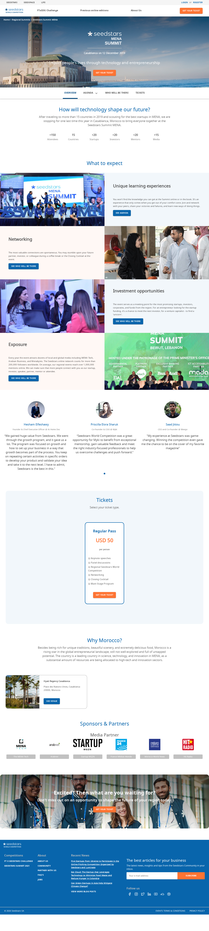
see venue (51, 701)
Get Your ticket (104, 594)
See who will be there (23, 266)
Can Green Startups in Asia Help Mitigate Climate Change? (91, 885)
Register (198, 2)
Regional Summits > (22, 19)
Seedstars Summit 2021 (17, 865)
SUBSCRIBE (191, 875)
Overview (70, 93)
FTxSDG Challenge (47, 10)
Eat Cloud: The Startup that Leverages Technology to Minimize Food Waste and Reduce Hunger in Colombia (91, 875)
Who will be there (117, 93)
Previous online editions (94, 10)
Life (43, 2)
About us (43, 861)
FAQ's (41, 874)
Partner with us (47, 870)
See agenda (122, 212)
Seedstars (11, 2)
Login (184, 2)
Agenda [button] (88, 93)
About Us (136, 10)
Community (44, 865)
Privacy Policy (197, 910)
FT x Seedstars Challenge (18, 861)
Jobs (40, 879)
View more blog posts (83, 891)
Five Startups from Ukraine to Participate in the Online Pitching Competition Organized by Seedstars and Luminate (95, 864)
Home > (8, 19)
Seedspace (29, 2)
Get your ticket (191, 10)
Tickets (140, 93)
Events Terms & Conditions (170, 910)
